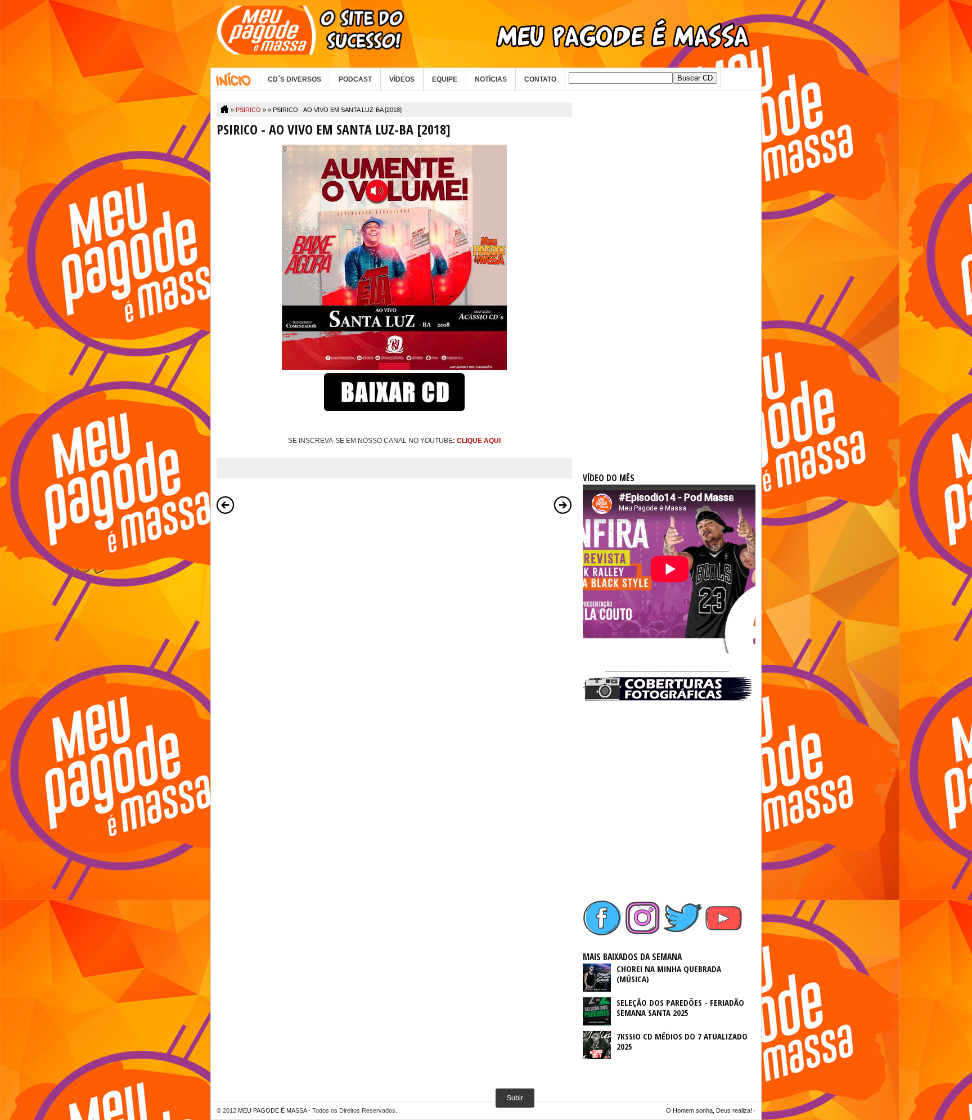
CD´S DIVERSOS (294, 79)
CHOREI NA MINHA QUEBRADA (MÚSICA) (668, 973)
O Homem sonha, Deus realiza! (709, 1110)
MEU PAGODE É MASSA (272, 1110)
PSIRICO (248, 109)
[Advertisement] (667, 271)
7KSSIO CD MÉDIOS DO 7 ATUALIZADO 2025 (682, 1041)
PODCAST (355, 79)
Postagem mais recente (226, 505)
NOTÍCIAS (491, 79)
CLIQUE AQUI (479, 441)
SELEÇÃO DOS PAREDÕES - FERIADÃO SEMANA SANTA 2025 (680, 1007)
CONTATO (540, 79)
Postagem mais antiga (563, 505)
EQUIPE (444, 79)
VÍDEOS (402, 79)
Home (235, 79)
